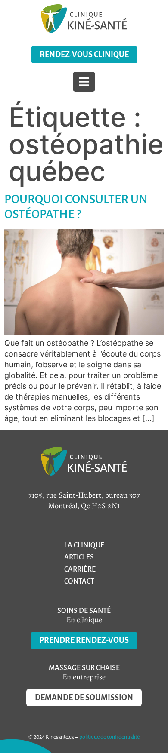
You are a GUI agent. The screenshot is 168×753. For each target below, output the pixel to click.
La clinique (84, 545)
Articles (79, 557)
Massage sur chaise (84, 668)
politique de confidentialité (109, 737)
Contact (79, 581)
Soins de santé (84, 611)
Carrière (80, 569)
